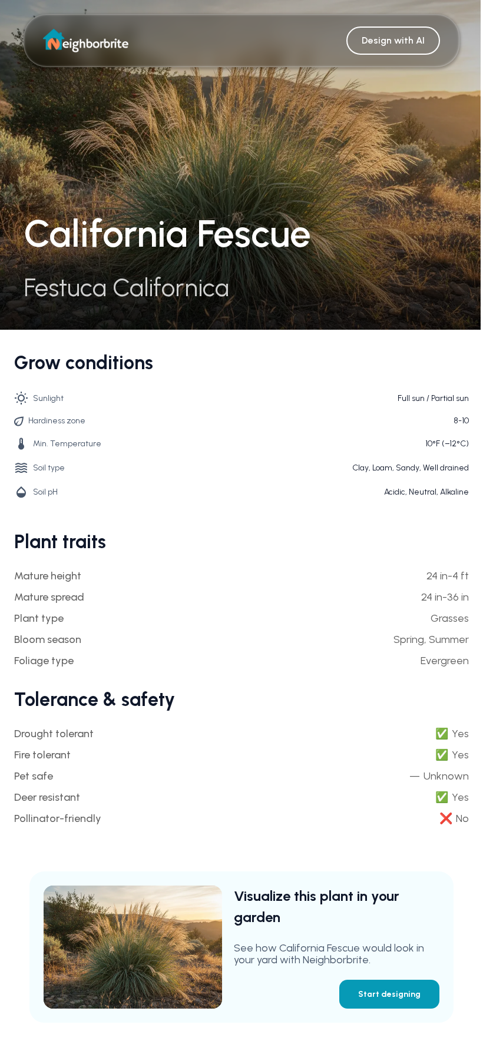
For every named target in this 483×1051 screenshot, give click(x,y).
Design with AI (393, 40)
